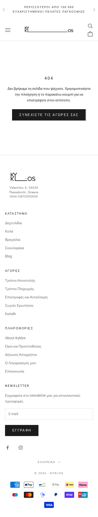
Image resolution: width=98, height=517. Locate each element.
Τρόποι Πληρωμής (19, 289)
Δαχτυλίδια (13, 223)
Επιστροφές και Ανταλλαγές (26, 297)
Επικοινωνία (14, 371)
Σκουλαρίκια (14, 248)
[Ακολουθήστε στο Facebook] (7, 447)
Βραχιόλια (12, 240)
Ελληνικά (46, 462)
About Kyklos (15, 338)
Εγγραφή (21, 430)
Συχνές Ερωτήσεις (19, 305)
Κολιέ (9, 231)
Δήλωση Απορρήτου (21, 355)
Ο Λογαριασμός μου (20, 363)
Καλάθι (10, 314)
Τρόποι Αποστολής (20, 280)
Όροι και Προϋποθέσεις (23, 346)
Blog (8, 256)
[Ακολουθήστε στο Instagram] (20, 447)
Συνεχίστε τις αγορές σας (48, 115)
